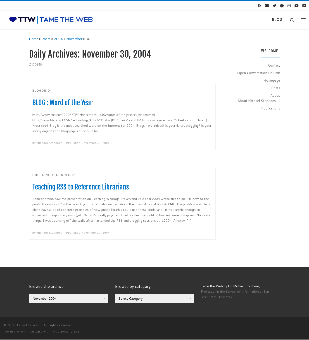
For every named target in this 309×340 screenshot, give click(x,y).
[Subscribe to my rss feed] (259, 6)
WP (23, 331)
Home (33, 38)
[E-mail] (267, 6)
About (275, 95)
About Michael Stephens (257, 100)
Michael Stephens (49, 143)
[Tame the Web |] (51, 19)
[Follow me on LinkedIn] (304, 6)
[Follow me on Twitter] (274, 6)
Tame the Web (28, 325)
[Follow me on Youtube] (297, 6)
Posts (46, 38)
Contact (274, 65)
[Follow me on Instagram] (289, 6)
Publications (270, 108)
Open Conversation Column (258, 72)
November (74, 38)
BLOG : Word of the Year (62, 102)
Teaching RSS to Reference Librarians (80, 187)
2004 (58, 38)
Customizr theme (67, 331)
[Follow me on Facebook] (282, 6)
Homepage (272, 80)
